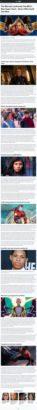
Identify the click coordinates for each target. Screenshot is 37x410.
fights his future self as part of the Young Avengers (21, 242)
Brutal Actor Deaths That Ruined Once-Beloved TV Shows (31, 402)
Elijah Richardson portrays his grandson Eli (26, 277)
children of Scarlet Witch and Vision (16, 130)
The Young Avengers (31, 41)
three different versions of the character (10, 90)
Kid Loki (29, 285)
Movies (2, 4)
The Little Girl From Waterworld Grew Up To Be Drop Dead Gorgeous (13, 403)
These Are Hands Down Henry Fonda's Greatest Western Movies (22, 403)
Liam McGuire (4, 13)
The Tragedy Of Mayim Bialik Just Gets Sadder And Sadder (5, 402)
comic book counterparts (14, 371)
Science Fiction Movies (8, 4)
